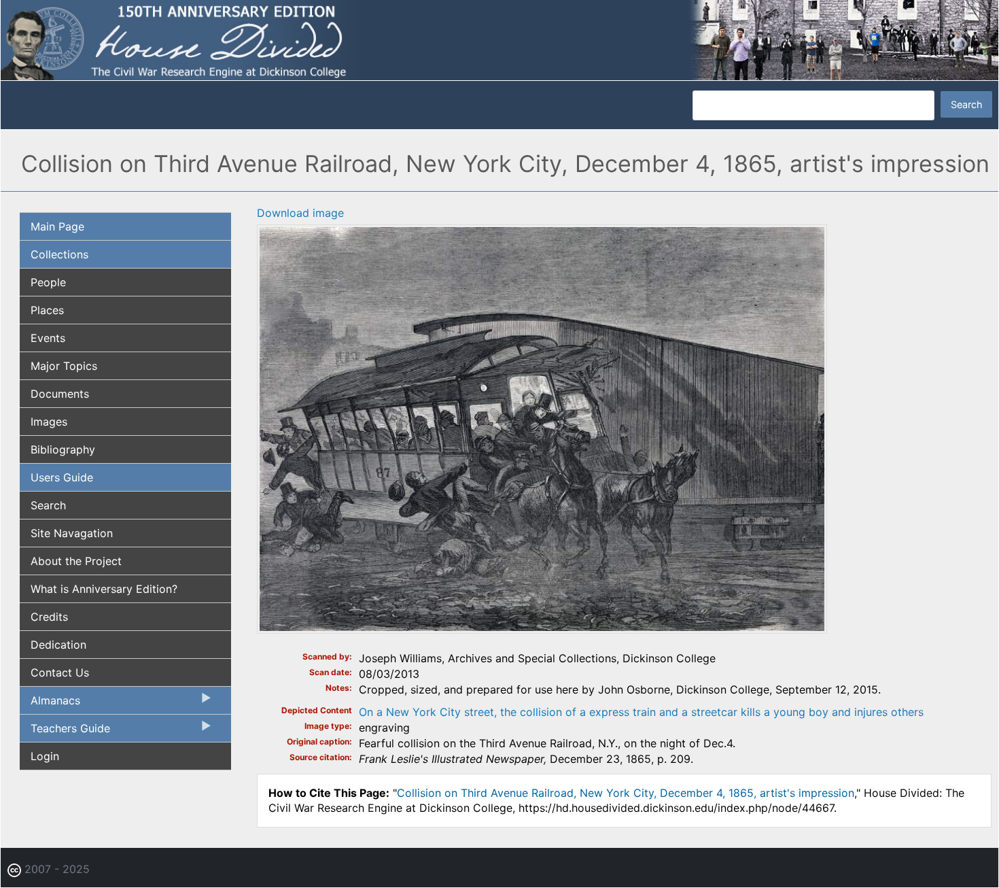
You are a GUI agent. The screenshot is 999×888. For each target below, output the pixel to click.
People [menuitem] (48, 282)
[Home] (499, 39)
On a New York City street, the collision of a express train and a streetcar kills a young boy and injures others (641, 712)
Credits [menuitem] (49, 617)
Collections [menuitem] (59, 254)
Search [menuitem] (48, 505)
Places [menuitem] (47, 310)
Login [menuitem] (45, 756)
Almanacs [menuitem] (50, 704)
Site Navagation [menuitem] (72, 533)
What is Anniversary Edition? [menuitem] (104, 589)
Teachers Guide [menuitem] (65, 731)
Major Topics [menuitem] (64, 366)
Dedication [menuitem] (58, 644)
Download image (300, 213)
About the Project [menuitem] (76, 561)
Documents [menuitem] (60, 393)
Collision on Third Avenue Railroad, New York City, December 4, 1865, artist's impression (625, 793)
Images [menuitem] (49, 421)
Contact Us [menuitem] (60, 672)
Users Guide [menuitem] (62, 477)
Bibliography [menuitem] (63, 449)
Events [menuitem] (48, 338)
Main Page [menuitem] (57, 226)
